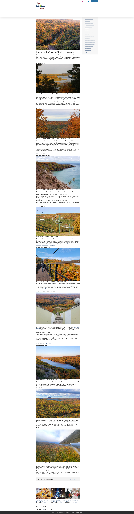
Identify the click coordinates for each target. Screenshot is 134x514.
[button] (37, 495)
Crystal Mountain (74, 243)
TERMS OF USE (79, 512)
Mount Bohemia (45, 245)
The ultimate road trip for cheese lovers (42, 500)
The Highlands (52, 245)
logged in (43, 509)
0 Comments (45, 502)
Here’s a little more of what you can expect (53, 288)
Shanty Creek (38, 245)
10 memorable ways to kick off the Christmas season (58, 500)
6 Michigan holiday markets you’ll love (71, 500)
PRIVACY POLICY (74, 512)
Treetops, (69, 243)
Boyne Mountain (44, 284)
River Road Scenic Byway (69, 96)
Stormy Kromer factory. (48, 343)
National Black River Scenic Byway (69, 341)
